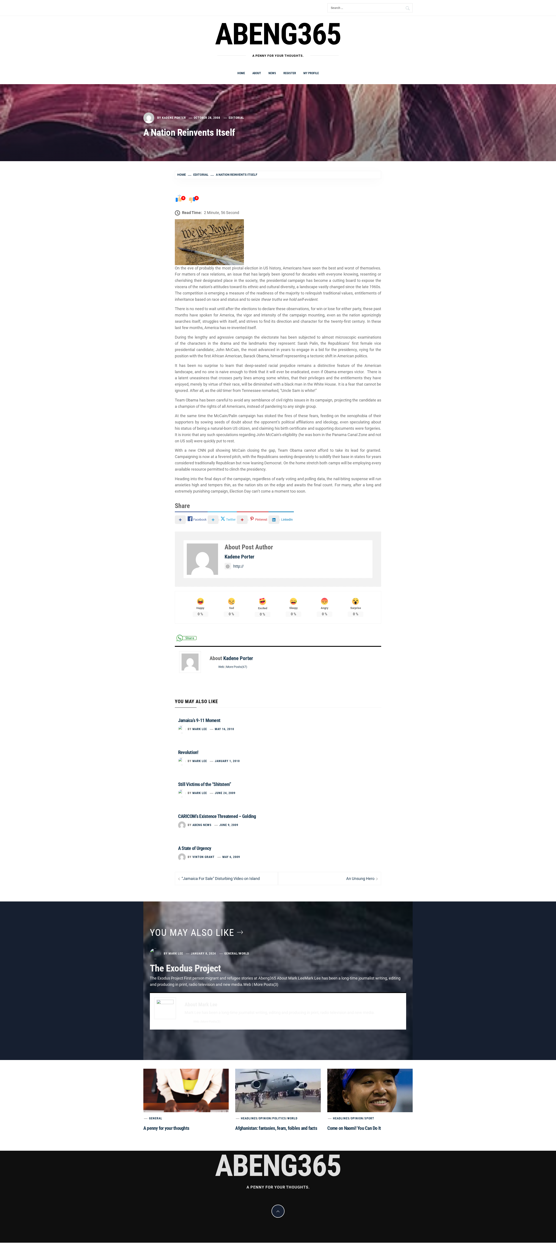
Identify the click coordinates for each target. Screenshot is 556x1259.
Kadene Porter (174, 117)
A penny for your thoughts (166, 1128)
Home (241, 73)
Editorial (236, 117)
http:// (238, 566)
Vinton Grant (203, 857)
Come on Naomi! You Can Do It (354, 1128)
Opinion (265, 1118)
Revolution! (188, 752)
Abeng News (202, 825)
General (231, 953)
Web (221, 667)
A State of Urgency (194, 848)
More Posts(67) (236, 667)
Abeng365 (278, 34)
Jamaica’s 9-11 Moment (199, 720)
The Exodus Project (185, 968)
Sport (369, 1118)
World (244, 953)
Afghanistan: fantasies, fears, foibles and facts (276, 1128)
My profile (311, 73)
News (272, 73)
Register (289, 73)
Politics (279, 1118)
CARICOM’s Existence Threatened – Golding (217, 816)
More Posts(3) (210, 1021)
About (256, 73)
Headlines (249, 1118)
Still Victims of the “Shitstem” (204, 784)
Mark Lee (199, 729)
